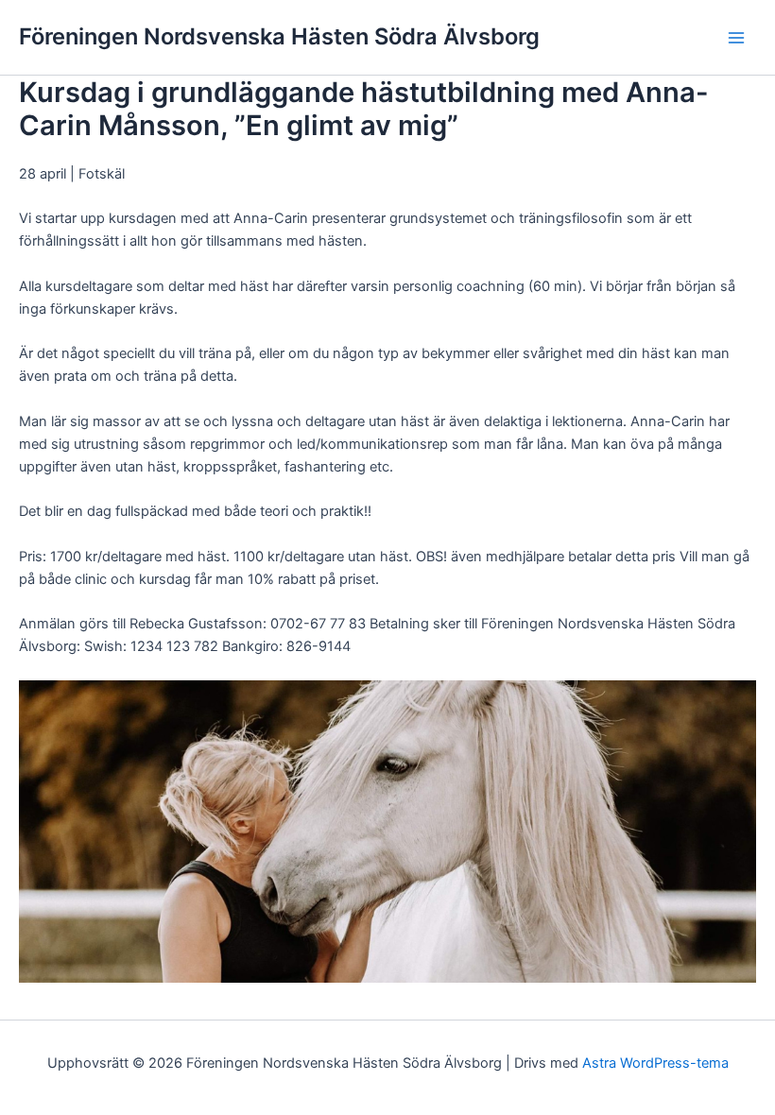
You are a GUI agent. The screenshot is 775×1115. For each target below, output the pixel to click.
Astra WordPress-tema (655, 1063)
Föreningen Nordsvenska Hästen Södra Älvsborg (279, 36)
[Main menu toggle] (736, 38)
